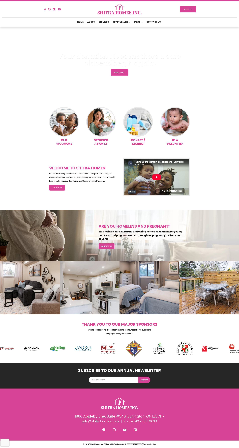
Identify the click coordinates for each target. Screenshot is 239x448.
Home (80, 21)
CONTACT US (106, 246)
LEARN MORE (57, 188)
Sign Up (144, 380)
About (91, 21)
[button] (4, 64)
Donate (188, 9)
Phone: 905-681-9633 (140, 421)
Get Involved (120, 22)
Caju (154, 444)
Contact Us (153, 21)
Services (104, 21)
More (137, 22)
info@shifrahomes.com (100, 421)
